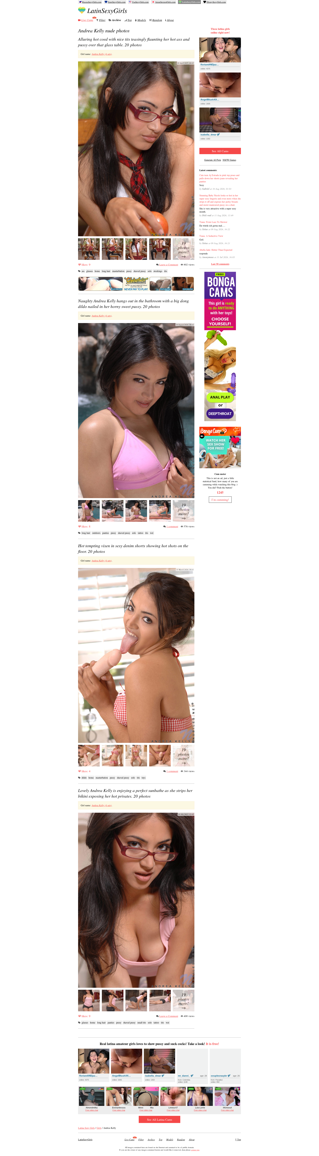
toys (143, 777)
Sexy (201, 185)
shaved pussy (140, 271)
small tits (141, 1022)
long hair (106, 271)
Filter (102, 20)
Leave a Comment (168, 264)
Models (141, 20)
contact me (195, 1150)
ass (83, 271)
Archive (116, 20)
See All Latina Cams (159, 1119)
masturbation (118, 271)
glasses (89, 271)
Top (129, 20)
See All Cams (220, 151)
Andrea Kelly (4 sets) (102, 54)
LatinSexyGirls (107, 10)
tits (165, 271)
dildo (84, 777)
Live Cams (87, 20)
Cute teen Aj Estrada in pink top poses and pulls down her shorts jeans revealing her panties (219, 178)
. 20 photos (134, 41)
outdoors (96, 532)
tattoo (140, 532)
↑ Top (238, 1139)
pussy (129, 271)
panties (105, 532)
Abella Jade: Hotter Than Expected (215, 249)
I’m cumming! (220, 500)
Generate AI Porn (212, 159)
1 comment (172, 526)
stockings (158, 271)
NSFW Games (229, 159)
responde (203, 253)
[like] (79, 264)
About (170, 20)
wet (151, 532)
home (97, 271)
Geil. (201, 239)
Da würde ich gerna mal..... (212, 225)
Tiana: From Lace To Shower (213, 222)
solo (150, 271)
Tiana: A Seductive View (211, 235)
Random (157, 20)
